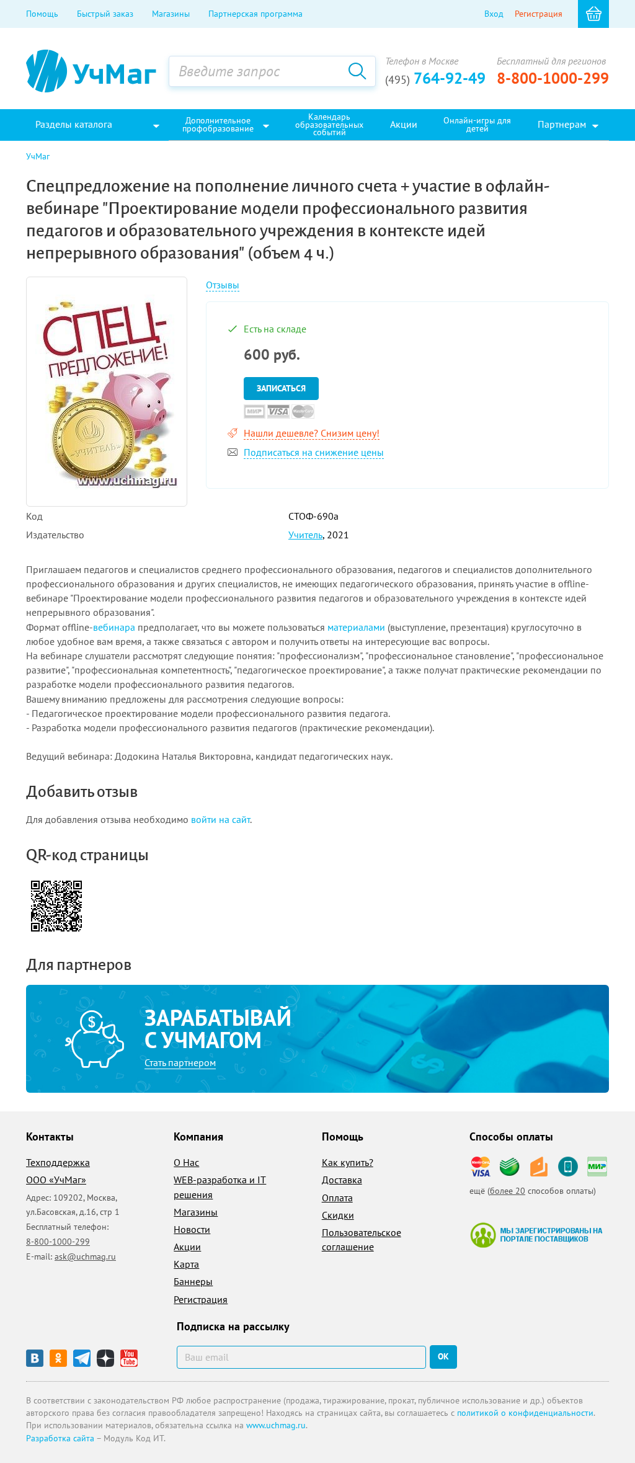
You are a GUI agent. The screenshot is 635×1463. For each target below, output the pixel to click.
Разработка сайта (60, 1438)
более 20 (507, 1190)
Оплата (337, 1197)
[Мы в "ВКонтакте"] (34, 1358)
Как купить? (347, 1162)
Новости (192, 1229)
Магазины (171, 13)
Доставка (342, 1179)
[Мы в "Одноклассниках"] (58, 1358)
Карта (186, 1264)
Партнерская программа (255, 13)
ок (443, 1356)
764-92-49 (435, 78)
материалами (356, 627)
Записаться (281, 388)
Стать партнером (180, 1062)
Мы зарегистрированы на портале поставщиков (536, 1234)
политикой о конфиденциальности (525, 1412)
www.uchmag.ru (276, 1425)
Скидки (338, 1215)
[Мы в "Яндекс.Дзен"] (105, 1358)
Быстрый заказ (105, 13)
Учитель (305, 534)
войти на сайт (220, 819)
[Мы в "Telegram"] (82, 1358)
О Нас (186, 1162)
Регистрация (538, 13)
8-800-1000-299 (553, 78)
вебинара (114, 627)
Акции (187, 1246)
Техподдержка (58, 1162)
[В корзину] (593, 14)
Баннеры (193, 1281)
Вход (494, 13)
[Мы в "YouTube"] (129, 1358)
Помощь (42, 13)
